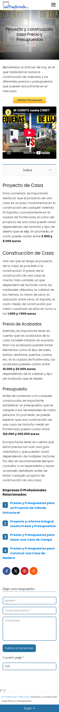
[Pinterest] (25, 571)
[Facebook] (6, 571)
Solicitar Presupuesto (29, 100)
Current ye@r (13, 657)
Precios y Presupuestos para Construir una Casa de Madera (29, 553)
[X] (16, 571)
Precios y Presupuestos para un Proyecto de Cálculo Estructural (29, 508)
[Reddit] (34, 571)
